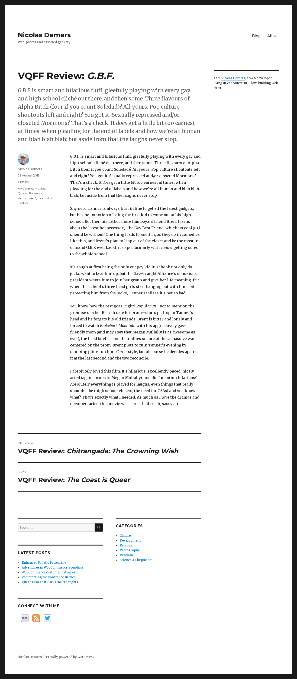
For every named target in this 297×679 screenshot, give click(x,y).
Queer (23, 193)
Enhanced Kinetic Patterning (44, 563)
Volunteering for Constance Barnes (49, 577)
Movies (40, 188)
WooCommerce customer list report (49, 572)
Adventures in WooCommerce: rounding (52, 567)
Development (130, 541)
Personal (126, 545)
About (273, 36)
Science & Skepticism (136, 560)
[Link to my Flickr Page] (25, 618)
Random (126, 555)
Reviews (35, 193)
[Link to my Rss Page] (36, 618)
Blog (256, 36)
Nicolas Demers (44, 35)
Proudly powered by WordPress (70, 657)
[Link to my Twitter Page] (47, 618)
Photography (130, 550)
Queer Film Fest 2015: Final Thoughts (50, 582)
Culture (23, 182)
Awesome (25, 188)
